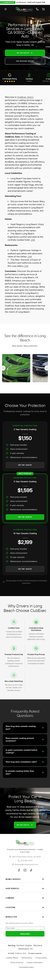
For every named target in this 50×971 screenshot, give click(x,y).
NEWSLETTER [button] (11, 917)
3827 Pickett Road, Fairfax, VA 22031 (26, 857)
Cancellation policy (26, 967)
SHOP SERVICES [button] (12, 888)
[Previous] (3, 368)
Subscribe (25, 934)
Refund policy (27, 958)
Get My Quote (25, 465)
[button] (5, 9)
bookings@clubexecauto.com (26, 864)
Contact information (34, 962)
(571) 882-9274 (26, 861)
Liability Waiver (12, 958)
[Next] (46, 368)
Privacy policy (41, 958)
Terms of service (16, 962)
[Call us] (37, 9)
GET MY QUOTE (23, 53)
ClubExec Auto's (25, 97)
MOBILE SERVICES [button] (13, 879)
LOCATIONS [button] (10, 907)
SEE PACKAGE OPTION (25, 61)
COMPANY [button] (10, 898)
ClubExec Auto (20, 953)
